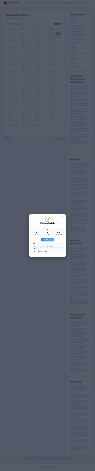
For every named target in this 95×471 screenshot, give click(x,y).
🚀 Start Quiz (47, 239)
